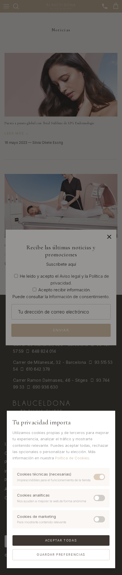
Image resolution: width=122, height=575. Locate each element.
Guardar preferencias (61, 555)
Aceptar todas (61, 540)
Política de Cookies (72, 458)
